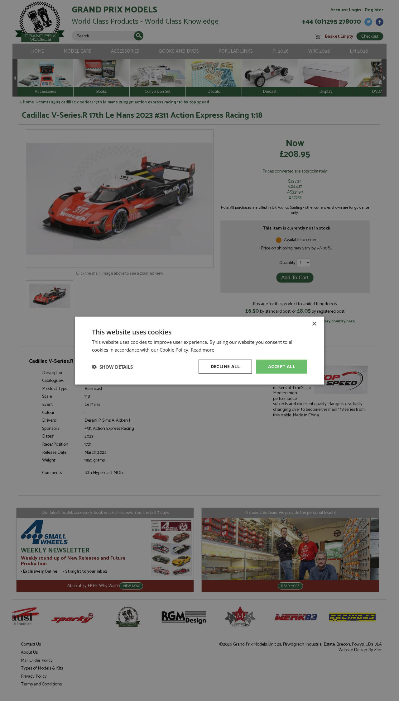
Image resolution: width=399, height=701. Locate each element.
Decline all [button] (225, 366)
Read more (202, 349)
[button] (112, 366)
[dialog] (199, 350)
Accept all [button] (281, 366)
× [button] (314, 323)
